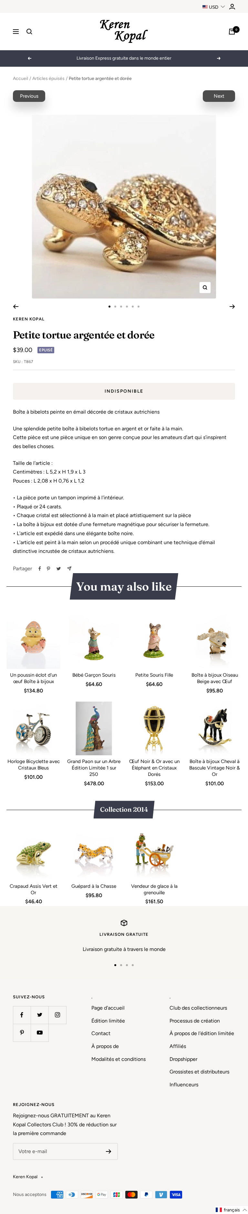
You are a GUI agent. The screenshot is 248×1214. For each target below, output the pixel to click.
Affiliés (178, 1046)
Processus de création (195, 1021)
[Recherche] (29, 31)
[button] (231, 1210)
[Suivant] (232, 306)
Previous (29, 96)
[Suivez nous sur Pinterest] (22, 1033)
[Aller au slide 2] (115, 307)
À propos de (105, 1046)
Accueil (20, 78)
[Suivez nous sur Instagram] (57, 1015)
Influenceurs (184, 1085)
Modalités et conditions (118, 1059)
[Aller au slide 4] (127, 307)
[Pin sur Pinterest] (48, 568)
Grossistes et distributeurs (199, 1072)
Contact (100, 1033)
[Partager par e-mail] (69, 568)
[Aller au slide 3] (121, 307)
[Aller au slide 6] (139, 307)
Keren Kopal (29, 319)
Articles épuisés (48, 78)
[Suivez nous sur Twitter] (39, 1015)
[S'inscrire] (108, 1151)
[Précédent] (15, 306)
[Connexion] (232, 6)
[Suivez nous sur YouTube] (39, 1033)
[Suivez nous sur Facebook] (22, 1015)
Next (219, 96)
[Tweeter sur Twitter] (58, 568)
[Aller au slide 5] (133, 307)
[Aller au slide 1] (109, 307)
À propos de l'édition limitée (202, 1033)
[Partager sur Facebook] (39, 568)
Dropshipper (183, 1059)
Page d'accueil (108, 1008)
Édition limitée (108, 1021)
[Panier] (232, 31)
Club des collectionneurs (198, 1008)
